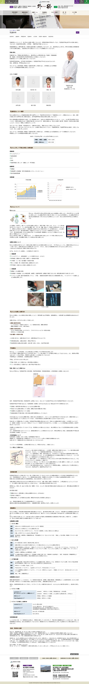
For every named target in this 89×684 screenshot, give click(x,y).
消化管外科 (50, 36)
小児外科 (35, 36)
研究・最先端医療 (9, 2)
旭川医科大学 (24, 658)
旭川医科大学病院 (34, 658)
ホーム (11, 30)
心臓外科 (17, 36)
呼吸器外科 (23, 36)
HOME (14, 658)
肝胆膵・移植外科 (43, 36)
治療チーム (14, 30)
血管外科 (12, 36)
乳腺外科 (29, 36)
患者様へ (2, 2)
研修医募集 (16, 2)
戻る (77, 32)
